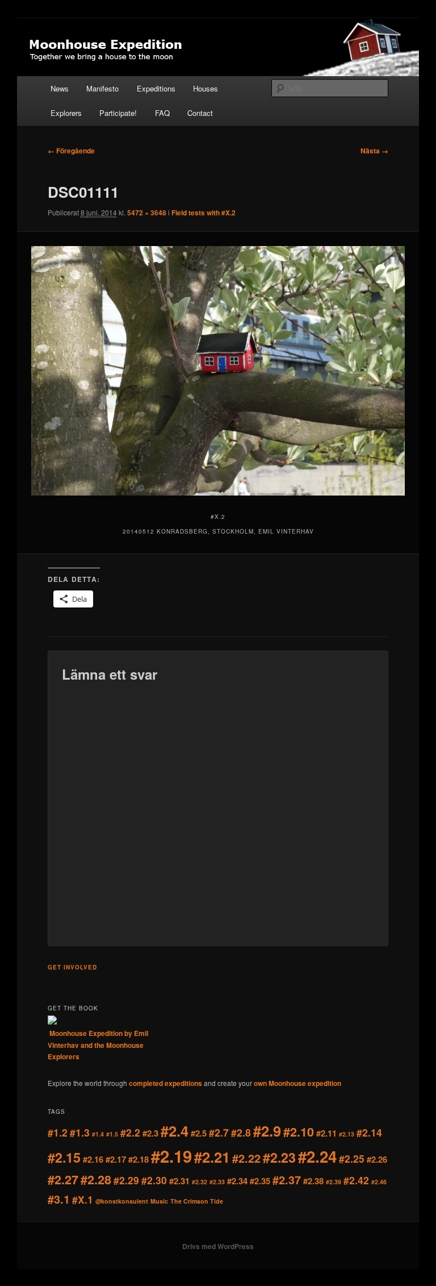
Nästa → (374, 150)
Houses (205, 88)
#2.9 (267, 1130)
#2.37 (286, 1180)
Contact (200, 112)
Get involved (72, 967)
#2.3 (150, 1133)
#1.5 (112, 1134)
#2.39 (333, 1181)
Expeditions (156, 88)
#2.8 (241, 1132)
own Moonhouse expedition (297, 1083)
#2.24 (317, 1156)
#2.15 (64, 1157)
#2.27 (63, 1179)
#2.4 (174, 1130)
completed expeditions (165, 1083)
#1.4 (98, 1134)
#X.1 (82, 1199)
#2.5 (199, 1133)
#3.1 (59, 1199)
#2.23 (279, 1157)
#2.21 (212, 1156)
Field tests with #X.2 (203, 212)
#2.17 (116, 1159)
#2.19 (171, 1156)
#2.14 (369, 1132)
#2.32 (199, 1181)
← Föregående (71, 150)
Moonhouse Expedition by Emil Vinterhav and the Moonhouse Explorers (98, 1045)
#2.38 (313, 1181)
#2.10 (298, 1132)
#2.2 (130, 1132)
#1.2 (58, 1132)
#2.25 (351, 1158)
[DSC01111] (218, 371)
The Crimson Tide (196, 1201)
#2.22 (246, 1158)
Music (159, 1201)
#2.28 (96, 1179)
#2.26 (377, 1159)
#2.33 (217, 1181)
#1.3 (80, 1132)
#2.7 (219, 1132)
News (60, 88)
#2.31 (179, 1181)
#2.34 (237, 1181)
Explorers (66, 112)
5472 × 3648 (146, 212)
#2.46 (379, 1181)
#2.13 (346, 1134)
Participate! (118, 112)
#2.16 (93, 1159)
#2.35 (260, 1181)
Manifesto (102, 88)
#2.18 (138, 1159)
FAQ (162, 112)
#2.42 (356, 1180)
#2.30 (154, 1180)
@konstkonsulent (121, 1201)
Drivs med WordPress (218, 1246)
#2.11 (326, 1133)
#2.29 (126, 1180)
